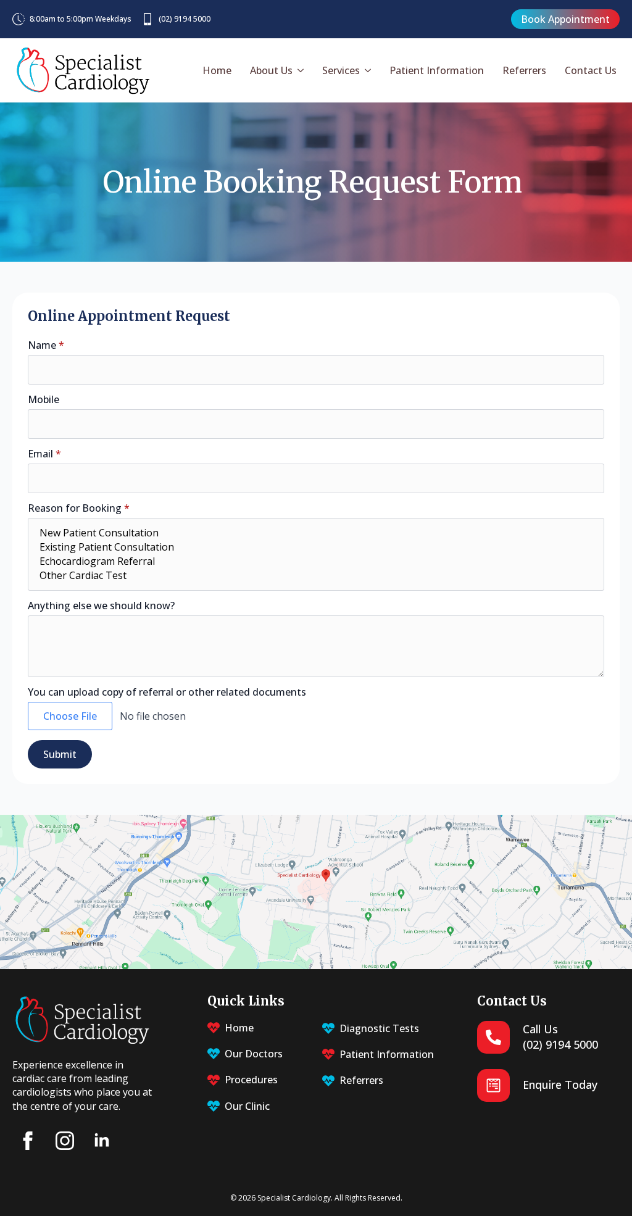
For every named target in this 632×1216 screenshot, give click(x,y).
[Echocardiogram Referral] (316, 561)
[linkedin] (101, 1140)
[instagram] (64, 1140)
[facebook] (27, 1140)
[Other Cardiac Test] (316, 575)
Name (46, 345)
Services (341, 70)
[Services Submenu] (367, 70)
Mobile (43, 399)
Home (216, 70)
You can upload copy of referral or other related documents (167, 692)
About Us (271, 70)
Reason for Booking (79, 508)
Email (44, 454)
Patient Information (436, 70)
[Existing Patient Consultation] (316, 547)
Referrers (524, 70)
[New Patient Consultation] (316, 533)
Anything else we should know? (101, 605)
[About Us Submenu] (300, 70)
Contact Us (591, 70)
